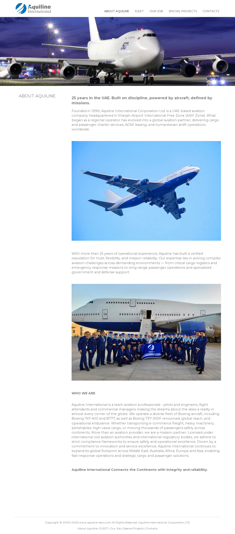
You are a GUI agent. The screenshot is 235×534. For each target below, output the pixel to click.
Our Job (156, 11)
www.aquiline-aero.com (95, 522)
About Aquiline (116, 11)
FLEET (139, 11)
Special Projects (183, 11)
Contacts (211, 11)
